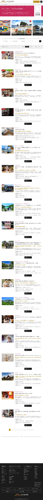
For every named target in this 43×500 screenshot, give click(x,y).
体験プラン (3, 472)
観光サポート (4, 480)
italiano (36, 472)
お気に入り (3, 482)
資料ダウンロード (12, 481)
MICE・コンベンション (12, 471)
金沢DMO (25, 469)
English (36, 468)
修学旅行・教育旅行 (12, 470)
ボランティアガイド (35, 488)
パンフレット (8, 488)
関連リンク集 (26, 474)
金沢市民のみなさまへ (38, 484)
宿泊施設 (10, 479)
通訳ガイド (8, 491)
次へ (32, 429)
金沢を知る (3, 479)
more (12, 20)
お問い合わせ (35, 491)
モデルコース (4, 469)
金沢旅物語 (7, 2)
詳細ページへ (27, 65)
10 (29, 429)
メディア (10, 474)
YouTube (25, 476)
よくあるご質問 (21, 491)
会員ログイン (26, 472)
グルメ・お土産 (4, 473)
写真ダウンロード (21, 488)
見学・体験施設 (11, 476)
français (36, 469)
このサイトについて (27, 468)
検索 (40, 41)
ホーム (3, 4)
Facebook (25, 479)
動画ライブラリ (11, 482)
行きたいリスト (37, 1)
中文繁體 (36, 473)
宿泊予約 (3, 476)
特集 (2, 468)
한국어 (36, 476)
